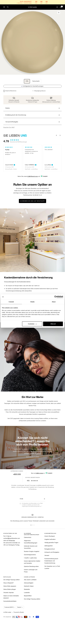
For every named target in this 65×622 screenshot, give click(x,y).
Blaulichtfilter (28, 596)
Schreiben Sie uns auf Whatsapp (32, 201)
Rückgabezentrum (49, 549)
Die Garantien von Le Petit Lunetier (52, 567)
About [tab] (54, 301)
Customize (31, 324)
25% (27, 81)
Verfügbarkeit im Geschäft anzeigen (33, 86)
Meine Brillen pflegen (9, 589)
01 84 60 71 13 (37, 195)
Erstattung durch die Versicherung (15, 115)
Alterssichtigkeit (28, 583)
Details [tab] (32, 301)
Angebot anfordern (50, 539)
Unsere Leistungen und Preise (30, 571)
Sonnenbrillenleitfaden (9, 601)
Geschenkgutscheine (30, 555)
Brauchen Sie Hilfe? (9, 127)
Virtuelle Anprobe (8, 592)
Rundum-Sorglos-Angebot (31, 551)
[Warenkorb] (61, 7)
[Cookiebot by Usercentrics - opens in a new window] (55, 297)
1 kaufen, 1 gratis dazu (30, 558)
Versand (46, 555)
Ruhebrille (27, 589)
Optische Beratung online (31, 566)
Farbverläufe (36, 81)
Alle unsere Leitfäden (30, 580)
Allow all (53, 324)
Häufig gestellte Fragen (51, 542)
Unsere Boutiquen (49, 536)
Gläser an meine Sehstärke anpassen (11, 597)
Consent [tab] (11, 301)
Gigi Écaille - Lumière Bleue (11, 169)
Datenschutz (27, 537)
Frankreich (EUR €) (9, 607)
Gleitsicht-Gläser (29, 586)
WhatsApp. (12, 540)
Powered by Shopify (19, 612)
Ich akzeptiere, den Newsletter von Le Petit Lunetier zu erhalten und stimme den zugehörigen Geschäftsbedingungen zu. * (32, 505)
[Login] (57, 7)
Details (7, 108)
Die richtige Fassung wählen (11, 580)
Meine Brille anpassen (9, 586)
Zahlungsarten (48, 546)
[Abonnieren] (44, 499)
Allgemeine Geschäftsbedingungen (30, 542)
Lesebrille (27, 592)
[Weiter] (60, 135)
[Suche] (7, 7)
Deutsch (19, 607)
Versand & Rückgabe (11, 122)
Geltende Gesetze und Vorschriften (30, 547)
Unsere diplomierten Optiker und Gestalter (32, 562)
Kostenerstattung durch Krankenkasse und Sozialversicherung (51, 561)
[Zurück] (56, 135)
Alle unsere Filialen (32, 457)
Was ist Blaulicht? (8, 583)
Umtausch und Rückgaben (51, 552)
